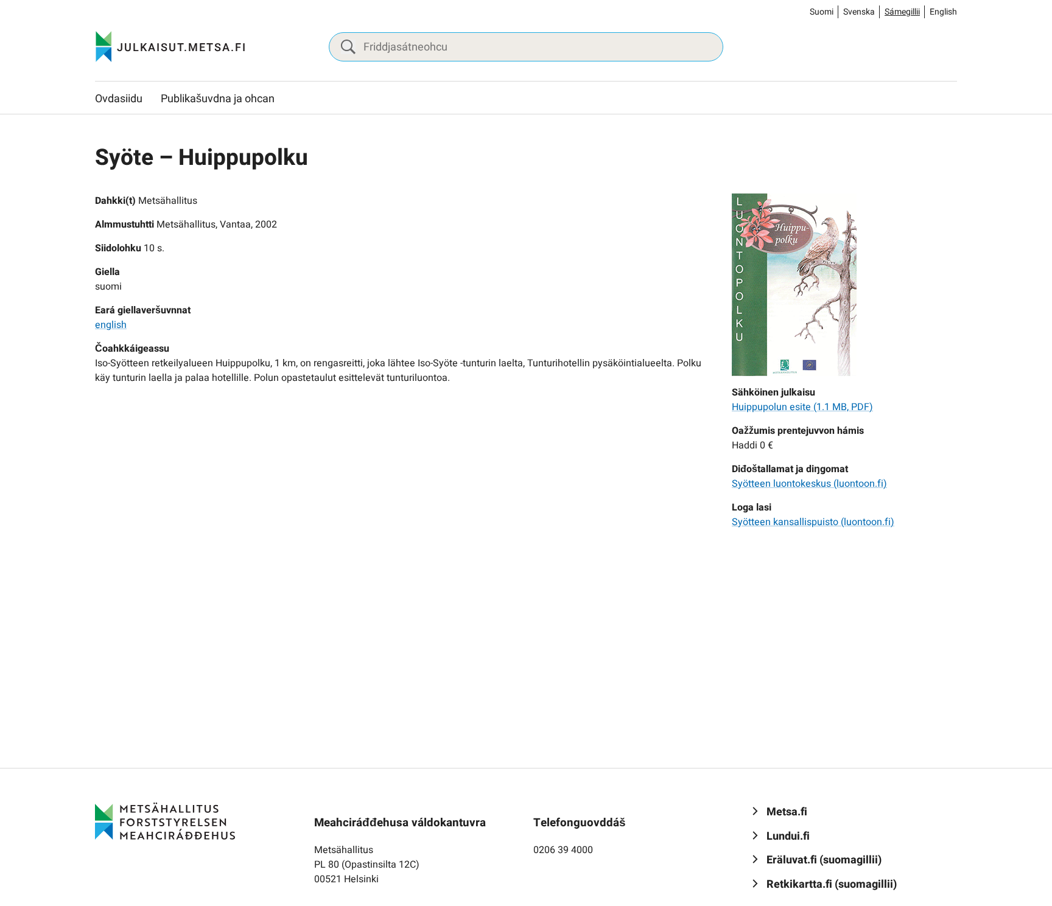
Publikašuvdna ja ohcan (218, 99)
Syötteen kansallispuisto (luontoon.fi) (813, 522)
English (943, 11)
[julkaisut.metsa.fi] (165, 821)
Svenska (859, 11)
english (111, 325)
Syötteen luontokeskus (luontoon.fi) (809, 483)
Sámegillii (902, 11)
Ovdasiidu (118, 99)
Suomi (821, 11)
